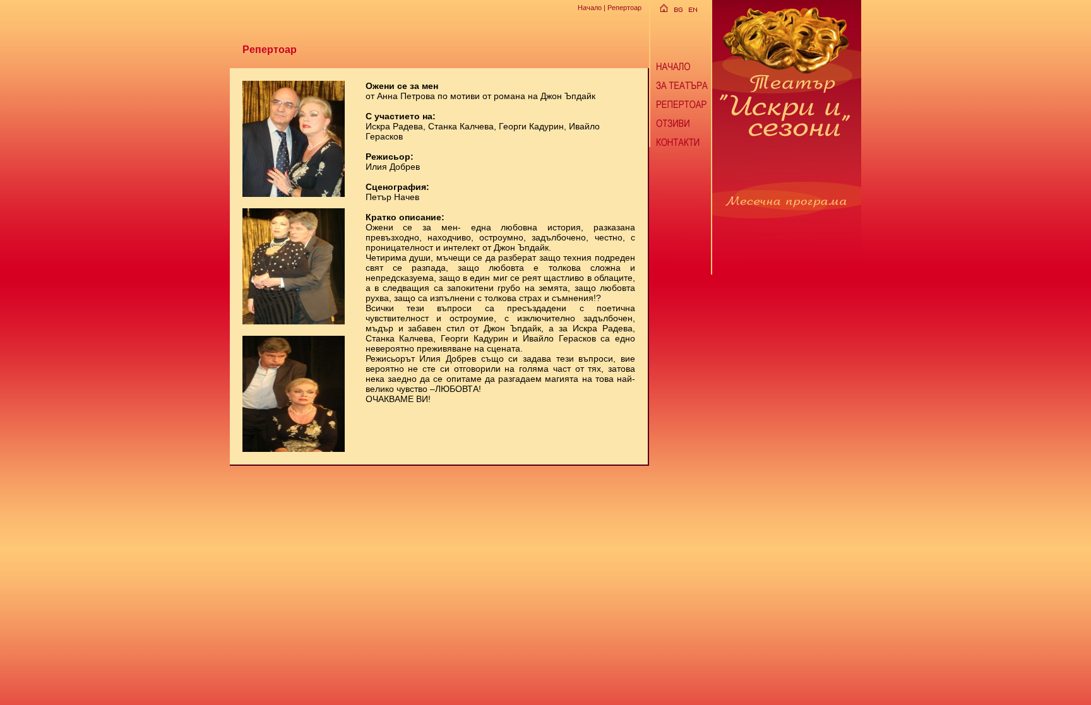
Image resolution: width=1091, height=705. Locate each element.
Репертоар (624, 7)
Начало (590, 7)
